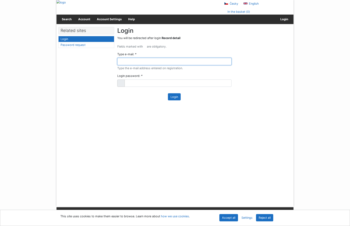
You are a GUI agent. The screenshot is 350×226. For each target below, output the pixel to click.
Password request (73, 45)
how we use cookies (175, 216)
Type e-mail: (126, 54)
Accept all (228, 217)
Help (131, 19)
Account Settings (109, 19)
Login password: (129, 75)
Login (283, 19)
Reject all (265, 217)
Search (67, 19)
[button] (121, 83)
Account (84, 19)
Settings (247, 217)
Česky (233, 3)
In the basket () (238, 11)
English (253, 3)
